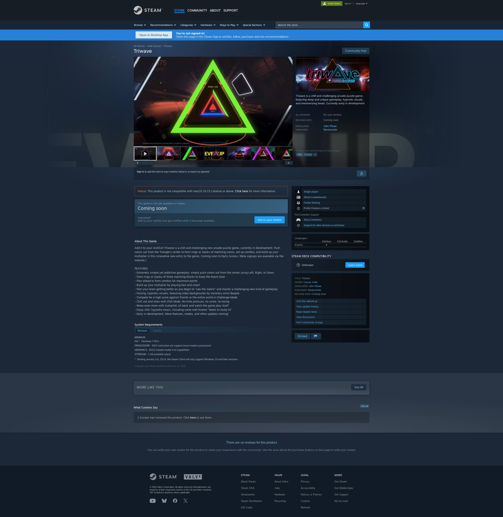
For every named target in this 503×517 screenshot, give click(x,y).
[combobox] (319, 25)
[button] (140, 24)
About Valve (281, 481)
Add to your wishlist (270, 219)
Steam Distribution (251, 501)
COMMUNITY (197, 10)
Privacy (305, 481)
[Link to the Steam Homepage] (148, 13)
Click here (241, 191)
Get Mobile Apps (343, 488)
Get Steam (340, 481)
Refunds (305, 507)
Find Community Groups (309, 322)
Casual (308, 154)
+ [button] (315, 154)
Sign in (140, 171)
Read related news (306, 311)
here (193, 417)
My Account (341, 501)
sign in (347, 3)
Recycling (280, 501)
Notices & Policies (311, 494)
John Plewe (330, 126)
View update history (307, 306)
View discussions (305, 317)
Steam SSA (247, 488)
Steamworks (248, 494)
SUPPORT (230, 10)
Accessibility (308, 488)
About (215, 10)
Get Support (341, 494)
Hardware (279, 494)
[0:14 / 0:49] (213, 101)
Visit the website (305, 301)
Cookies (305, 501)
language (360, 3)
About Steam (248, 481)
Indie (299, 154)
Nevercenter (330, 129)
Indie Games (154, 46)
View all (364, 406)
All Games (139, 46)
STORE (179, 10)
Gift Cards (246, 507)
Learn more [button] (355, 265)
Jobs (277, 488)
